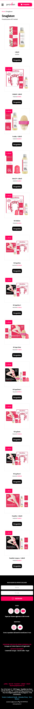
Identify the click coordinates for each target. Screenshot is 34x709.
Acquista (17, 60)
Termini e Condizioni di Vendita (9, 672)
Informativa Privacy (23, 672)
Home (3, 11)
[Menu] (2, 5)
